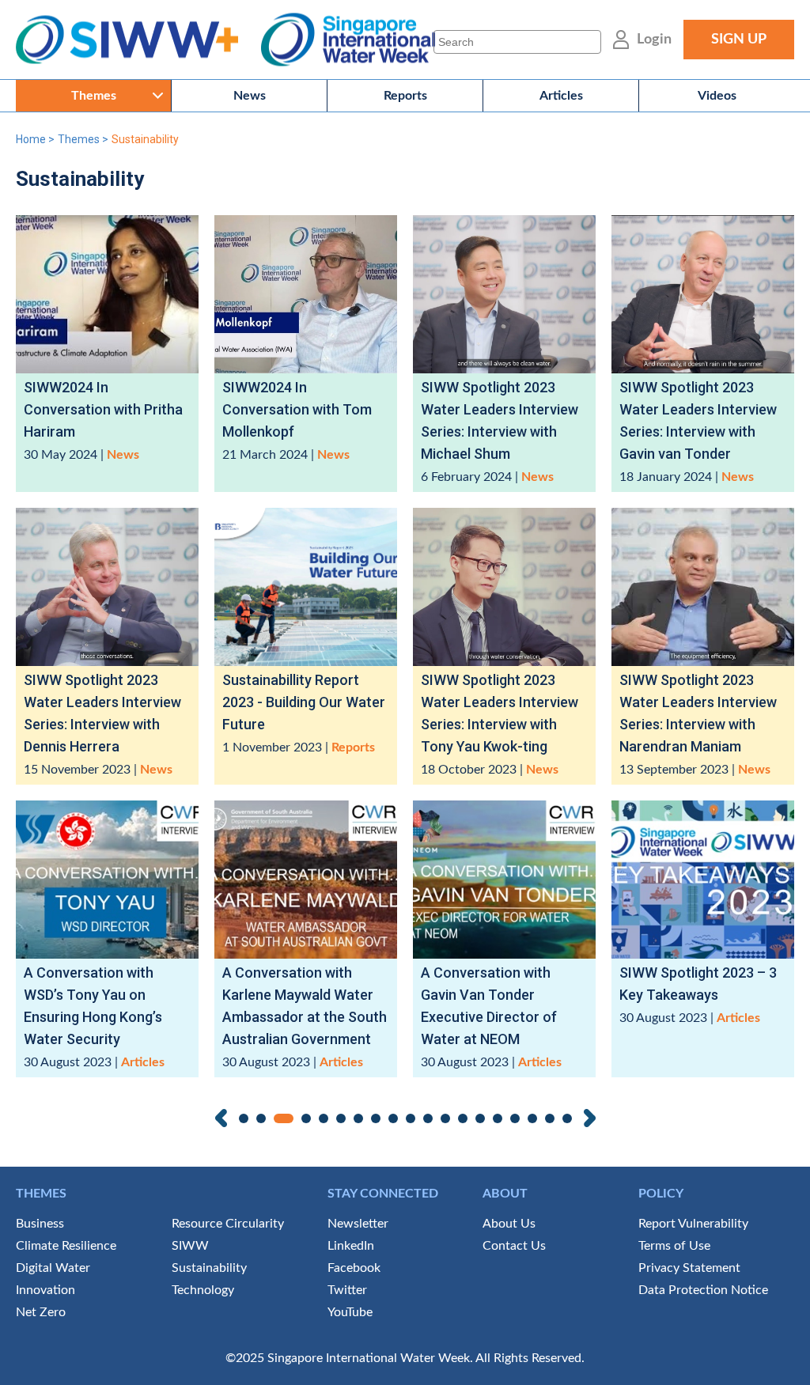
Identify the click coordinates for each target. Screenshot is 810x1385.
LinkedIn (350, 1245)
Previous (221, 1118)
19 (567, 1118)
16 (515, 1118)
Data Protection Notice (703, 1290)
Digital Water (53, 1268)
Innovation (45, 1290)
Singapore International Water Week (348, 39)
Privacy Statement (689, 1268)
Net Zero (41, 1312)
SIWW (190, 1245)
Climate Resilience (66, 1245)
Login (654, 39)
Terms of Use (674, 1245)
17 (532, 1118)
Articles (561, 95)
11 (428, 1118)
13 (462, 1118)
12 (445, 1118)
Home (31, 139)
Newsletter (357, 1223)
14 (480, 1118)
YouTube (350, 1312)
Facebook (353, 1268)
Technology (203, 1290)
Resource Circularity (228, 1223)
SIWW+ (135, 40)
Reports (405, 95)
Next (590, 1118)
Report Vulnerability (693, 1223)
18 (550, 1118)
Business (40, 1223)
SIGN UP (738, 39)
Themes (93, 95)
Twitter (347, 1290)
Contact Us (514, 1245)
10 (410, 1118)
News (249, 95)
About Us (509, 1223)
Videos (717, 95)
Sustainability (209, 1268)
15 (497, 1118)
